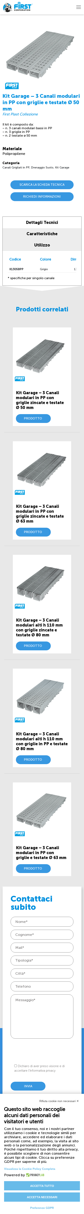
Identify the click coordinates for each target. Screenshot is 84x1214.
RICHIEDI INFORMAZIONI (42, 196)
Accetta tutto (42, 1186)
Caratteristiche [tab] (42, 233)
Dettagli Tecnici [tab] (42, 222)
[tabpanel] (42, 268)
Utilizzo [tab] (42, 245)
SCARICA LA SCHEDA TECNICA (42, 185)
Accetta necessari (42, 1197)
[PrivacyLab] (34, 1175)
